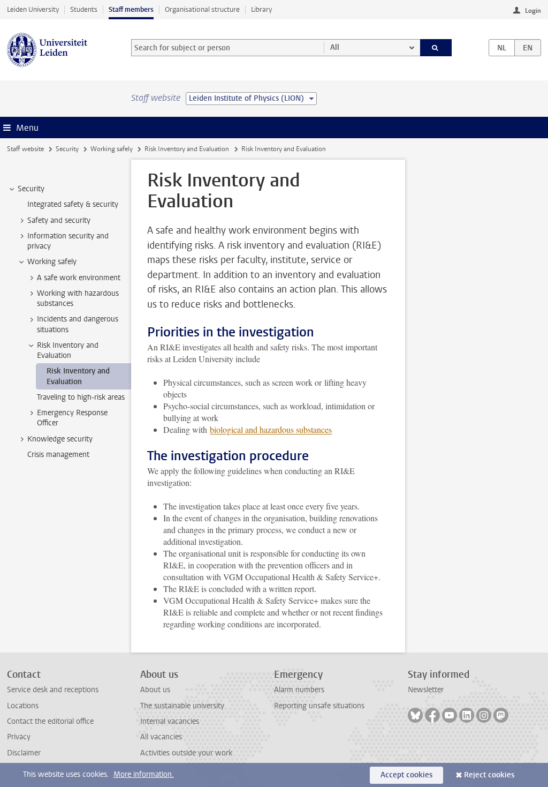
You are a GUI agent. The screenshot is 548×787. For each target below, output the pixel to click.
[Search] (436, 47)
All (334, 47)
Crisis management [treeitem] (58, 454)
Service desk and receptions (52, 690)
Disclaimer (24, 753)
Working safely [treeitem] (52, 262)
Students (83, 9)
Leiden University (33, 9)
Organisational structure (202, 9)
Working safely (111, 149)
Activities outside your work (186, 753)
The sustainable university (182, 706)
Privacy (19, 737)
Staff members (131, 9)
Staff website (25, 149)
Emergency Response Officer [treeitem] (72, 418)
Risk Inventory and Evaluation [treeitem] (67, 350)
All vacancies (161, 737)
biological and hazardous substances (271, 429)
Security (67, 149)
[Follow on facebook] (432, 715)
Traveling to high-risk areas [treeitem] (81, 397)
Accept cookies (406, 775)
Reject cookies (489, 775)
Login (533, 10)
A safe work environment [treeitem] (78, 278)
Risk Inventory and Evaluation (186, 149)
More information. (143, 774)
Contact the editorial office (50, 721)
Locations (23, 706)
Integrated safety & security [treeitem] (72, 204)
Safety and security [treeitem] (58, 220)
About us (155, 690)
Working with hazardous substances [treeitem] (78, 298)
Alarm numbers (299, 690)
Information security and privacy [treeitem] (68, 241)
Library (261, 9)
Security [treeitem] (31, 189)
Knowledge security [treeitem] (60, 439)
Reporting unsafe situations (319, 706)
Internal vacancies (169, 721)
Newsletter (426, 690)
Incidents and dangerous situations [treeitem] (77, 324)
